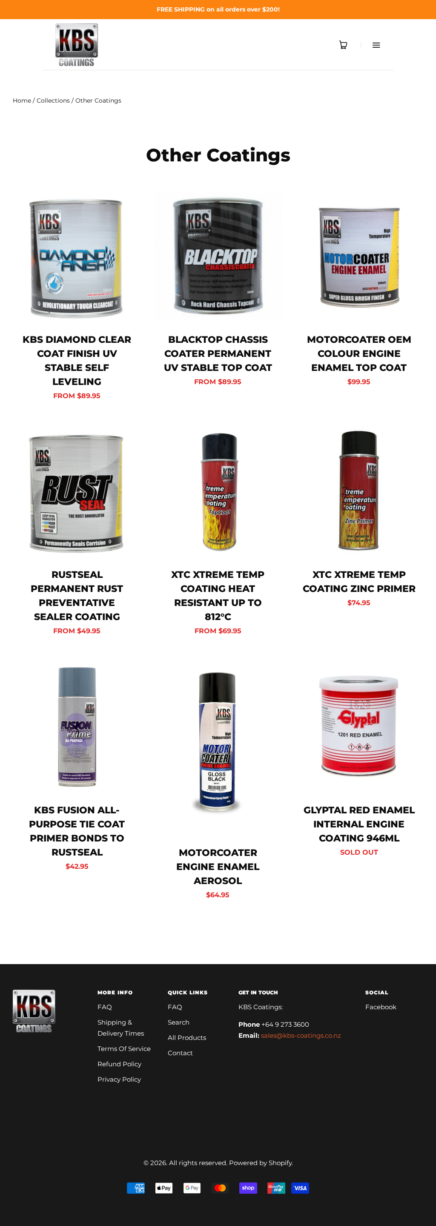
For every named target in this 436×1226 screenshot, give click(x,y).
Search (178, 1022)
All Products (187, 1038)
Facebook (380, 1007)
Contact (180, 1053)
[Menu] (371, 44)
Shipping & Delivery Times (121, 1027)
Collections (53, 100)
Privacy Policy (119, 1079)
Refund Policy (119, 1064)
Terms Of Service (124, 1049)
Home (22, 100)
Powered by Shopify (260, 1163)
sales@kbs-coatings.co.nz (301, 1035)
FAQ (105, 1007)
